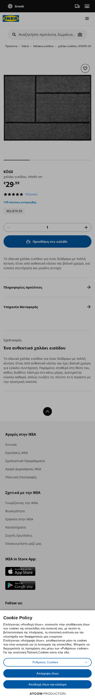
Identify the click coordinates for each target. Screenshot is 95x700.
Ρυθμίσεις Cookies (45, 662)
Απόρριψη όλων (47, 673)
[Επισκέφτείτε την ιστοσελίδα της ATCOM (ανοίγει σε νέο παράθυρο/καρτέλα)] (47, 693)
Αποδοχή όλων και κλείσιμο (47, 684)
